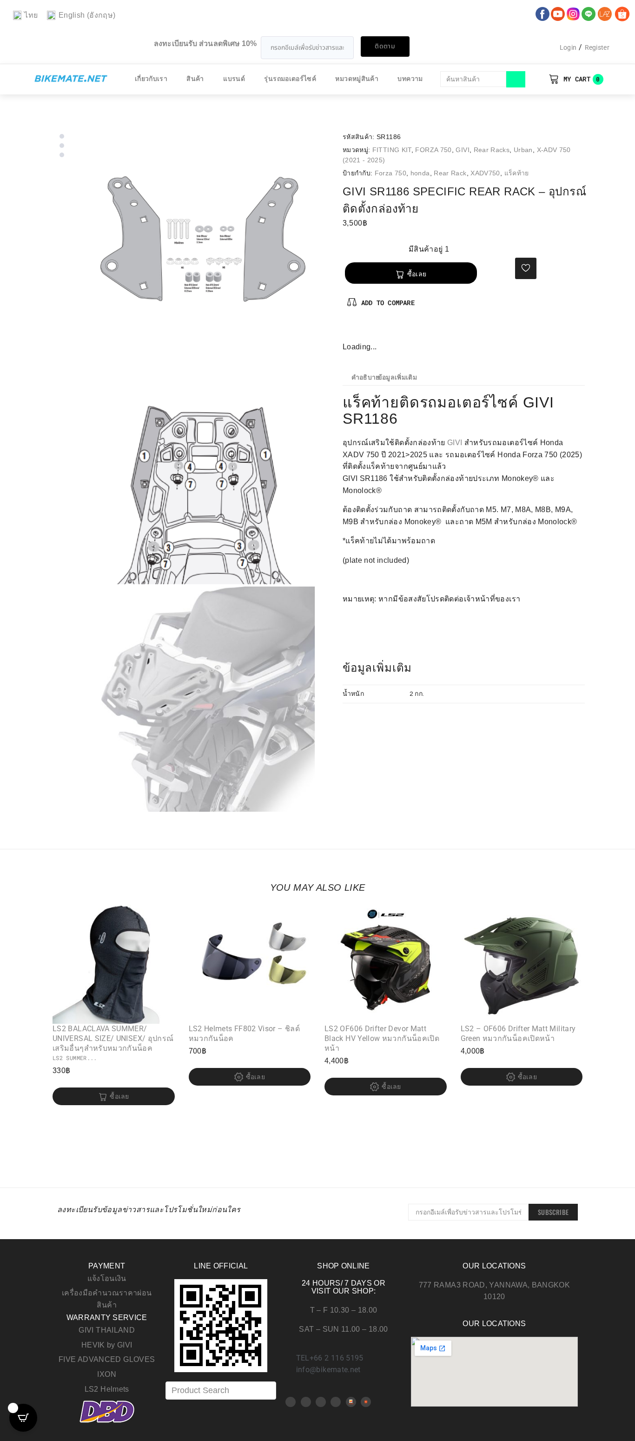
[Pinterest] (365, 330)
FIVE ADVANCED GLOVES (107, 1359)
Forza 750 (390, 173)
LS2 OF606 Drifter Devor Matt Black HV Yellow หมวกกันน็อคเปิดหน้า (381, 1038)
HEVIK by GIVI (106, 1345)
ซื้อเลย (417, 274)
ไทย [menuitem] (31, 15)
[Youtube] (306, 1402)
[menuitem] (25, 15)
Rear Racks (492, 149)
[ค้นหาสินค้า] (473, 79)
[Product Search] (220, 1390)
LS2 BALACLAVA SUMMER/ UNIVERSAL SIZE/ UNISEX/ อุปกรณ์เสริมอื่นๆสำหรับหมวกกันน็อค (113, 1038)
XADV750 (485, 173)
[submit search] (515, 79)
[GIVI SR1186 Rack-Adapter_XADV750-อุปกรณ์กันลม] (202, 244)
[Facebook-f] (350, 330)
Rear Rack (450, 173)
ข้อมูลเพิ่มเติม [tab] (397, 377)
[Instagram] (380, 330)
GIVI (462, 149)
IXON (106, 1374)
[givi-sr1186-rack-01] (202, 699)
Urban (523, 149)
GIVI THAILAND (107, 1330)
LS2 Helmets (107, 1389)
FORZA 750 (433, 149)
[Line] (336, 1402)
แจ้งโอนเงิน (106, 1278)
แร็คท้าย (516, 173)
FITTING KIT (391, 149)
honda (420, 173)
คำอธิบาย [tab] (365, 377)
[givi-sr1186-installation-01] (202, 471)
